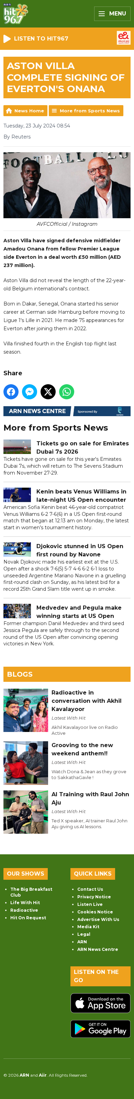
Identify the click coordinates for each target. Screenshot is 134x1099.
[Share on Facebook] (11, 391)
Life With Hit (25, 902)
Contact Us (90, 889)
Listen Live (90, 904)
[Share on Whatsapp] (66, 391)
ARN (82, 941)
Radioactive (24, 910)
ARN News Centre (97, 949)
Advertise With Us (98, 919)
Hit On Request (28, 917)
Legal (83, 934)
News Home (29, 110)
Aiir (43, 1075)
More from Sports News (90, 110)
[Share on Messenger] (29, 391)
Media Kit (88, 926)
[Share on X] (48, 391)
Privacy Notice (94, 896)
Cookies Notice (95, 911)
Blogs (20, 674)
